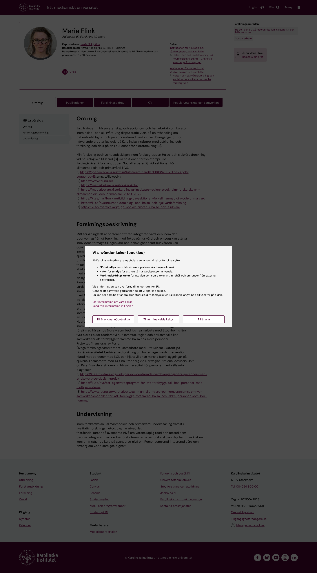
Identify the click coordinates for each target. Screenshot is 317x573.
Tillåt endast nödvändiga (113, 319)
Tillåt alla (204, 319)
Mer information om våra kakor (112, 302)
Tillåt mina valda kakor (158, 319)
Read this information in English (112, 306)
